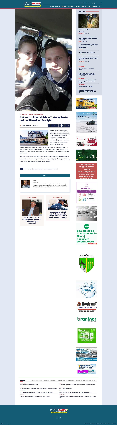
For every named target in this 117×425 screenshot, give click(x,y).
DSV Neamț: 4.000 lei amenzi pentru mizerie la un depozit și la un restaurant (31, 220)
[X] (51, 125)
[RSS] (100, 3)
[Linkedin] (60, 125)
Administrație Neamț (87, 380)
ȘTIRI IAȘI (97, 423)
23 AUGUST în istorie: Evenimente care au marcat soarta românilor (35, 396)
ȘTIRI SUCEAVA (108, 423)
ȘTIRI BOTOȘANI (92, 423)
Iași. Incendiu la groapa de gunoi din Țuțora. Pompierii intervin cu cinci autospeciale (88, 46)
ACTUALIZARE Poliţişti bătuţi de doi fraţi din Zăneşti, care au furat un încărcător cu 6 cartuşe (58, 214)
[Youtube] (102, 3)
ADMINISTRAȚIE (53, 380)
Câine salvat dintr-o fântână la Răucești (88, 30)
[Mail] (33, 189)
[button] (94, 3)
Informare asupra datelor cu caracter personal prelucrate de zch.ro (58, 415)
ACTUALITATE (23, 114)
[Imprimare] (65, 125)
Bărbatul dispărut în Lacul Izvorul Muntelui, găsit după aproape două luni (75, 392)
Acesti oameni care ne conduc (37, 380)
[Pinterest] (54, 125)
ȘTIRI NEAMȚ (102, 423)
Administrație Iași (79, 380)
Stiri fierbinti (38, 114)
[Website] (34, 189)
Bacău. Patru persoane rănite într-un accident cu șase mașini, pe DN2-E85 (88, 58)
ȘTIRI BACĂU (86, 423)
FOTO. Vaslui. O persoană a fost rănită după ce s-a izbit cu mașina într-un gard (87, 38)
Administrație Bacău (61, 380)
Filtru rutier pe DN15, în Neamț (86, 52)
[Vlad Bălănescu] (21, 125)
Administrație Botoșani (70, 380)
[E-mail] (63, 125)
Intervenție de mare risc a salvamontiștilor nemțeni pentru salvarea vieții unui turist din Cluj (77, 397)
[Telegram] (68, 125)
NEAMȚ (31, 114)
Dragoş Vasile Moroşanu (38, 169)
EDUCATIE (22, 394)
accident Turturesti (28, 169)
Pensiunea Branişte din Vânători (50, 169)
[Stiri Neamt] (32, 4)
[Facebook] (99, 3)
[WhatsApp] (57, 125)
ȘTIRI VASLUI (114, 423)
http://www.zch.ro (35, 182)
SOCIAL (80, 41)
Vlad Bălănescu (27, 125)
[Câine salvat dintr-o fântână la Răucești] (88, 21)
